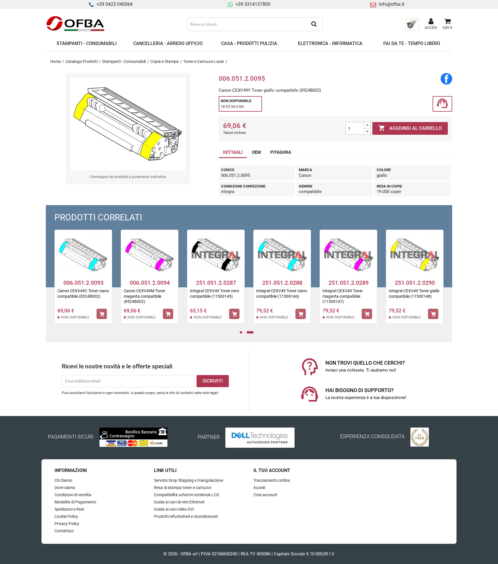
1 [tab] (242, 332)
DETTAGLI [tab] (232, 152)
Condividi (446, 79)
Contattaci (63, 531)
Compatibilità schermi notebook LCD (186, 494)
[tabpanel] (149, 280)
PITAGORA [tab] (280, 152)
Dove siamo (64, 487)
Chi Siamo (63, 480)
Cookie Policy (66, 516)
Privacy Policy (66, 523)
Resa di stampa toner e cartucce (182, 487)
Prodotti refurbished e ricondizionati (186, 516)
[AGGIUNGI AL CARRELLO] (102, 314)
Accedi (259, 487)
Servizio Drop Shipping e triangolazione (188, 480)
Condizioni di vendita (72, 494)
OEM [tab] (256, 152)
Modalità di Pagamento (75, 502)
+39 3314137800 (252, 4)
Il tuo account (271, 470)
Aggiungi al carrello (410, 128)
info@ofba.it (391, 4)
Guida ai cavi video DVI (174, 509)
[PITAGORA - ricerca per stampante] (412, 24)
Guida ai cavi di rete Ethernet (179, 502)
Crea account (265, 494)
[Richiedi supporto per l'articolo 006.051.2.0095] (442, 104)
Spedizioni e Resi (69, 509)
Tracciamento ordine (271, 480)
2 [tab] (250, 332)
